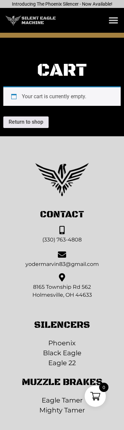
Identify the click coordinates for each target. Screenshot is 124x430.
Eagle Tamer (62, 400)
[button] (113, 20)
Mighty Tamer (62, 410)
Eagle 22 (62, 363)
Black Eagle (62, 353)
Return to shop (26, 122)
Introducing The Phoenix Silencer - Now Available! (62, 4)
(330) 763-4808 (62, 239)
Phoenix (62, 343)
